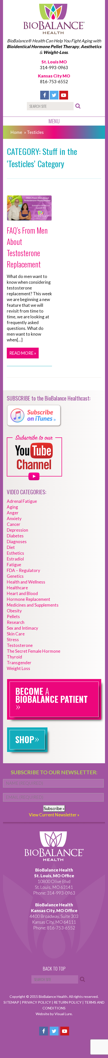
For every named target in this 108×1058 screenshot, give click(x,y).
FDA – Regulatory (23, 570)
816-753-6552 (54, 81)
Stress (13, 639)
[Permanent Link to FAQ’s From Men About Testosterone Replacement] (29, 218)
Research (15, 622)
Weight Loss (18, 668)
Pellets (13, 616)
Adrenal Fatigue (22, 501)
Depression (17, 530)
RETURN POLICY (68, 1002)
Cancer (13, 524)
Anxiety (14, 518)
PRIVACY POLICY (37, 1002)
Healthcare (17, 587)
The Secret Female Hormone (33, 651)
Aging (12, 507)
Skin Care (16, 633)
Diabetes (15, 535)
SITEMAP (12, 1002)
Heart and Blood (22, 593)
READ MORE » (22, 353)
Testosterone (20, 645)
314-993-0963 (54, 67)
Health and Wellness (26, 582)
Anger (13, 512)
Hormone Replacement (28, 599)
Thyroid (14, 656)
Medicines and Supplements (33, 605)
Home (16, 132)
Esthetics (15, 553)
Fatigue (14, 564)
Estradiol (15, 558)
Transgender (19, 662)
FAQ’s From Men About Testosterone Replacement (27, 247)
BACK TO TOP (54, 969)
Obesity (14, 610)
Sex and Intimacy (22, 628)
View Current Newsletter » (54, 814)
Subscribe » (54, 808)
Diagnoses (17, 541)
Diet (11, 547)
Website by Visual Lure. (54, 1014)
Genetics (15, 576)
